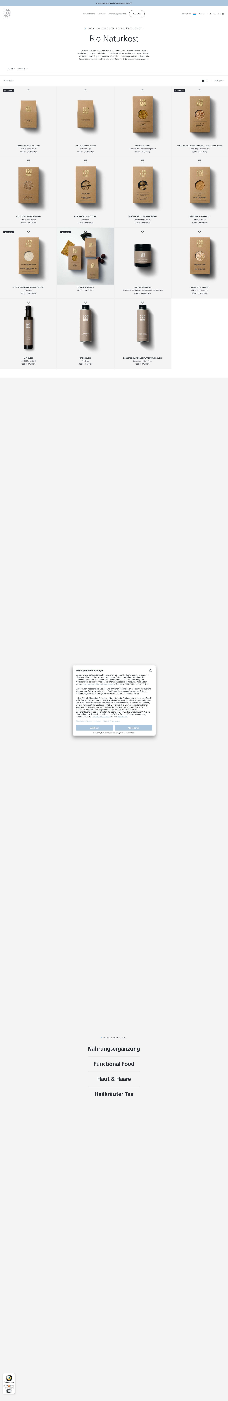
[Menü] (13, 1374)
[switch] (8, 1391)
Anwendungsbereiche (117, 14)
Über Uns (137, 14)
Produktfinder (89, 14)
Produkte (101, 14)
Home (10, 68)
